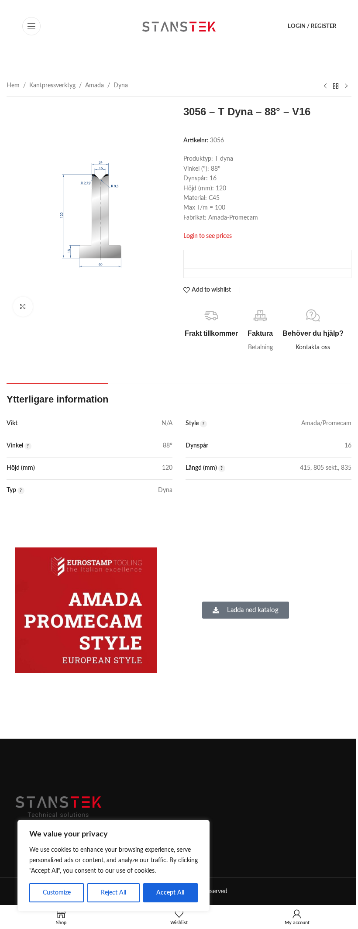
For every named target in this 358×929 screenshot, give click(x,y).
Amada (94, 86)
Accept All (170, 893)
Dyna (121, 86)
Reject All (113, 893)
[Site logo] (179, 26)
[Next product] (346, 86)
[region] (113, 866)
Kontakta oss (313, 347)
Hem (13, 86)
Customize (57, 893)
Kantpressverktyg (52, 86)
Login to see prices (207, 236)
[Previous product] (325, 86)
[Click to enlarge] (23, 307)
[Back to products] (335, 86)
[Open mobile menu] (31, 26)
